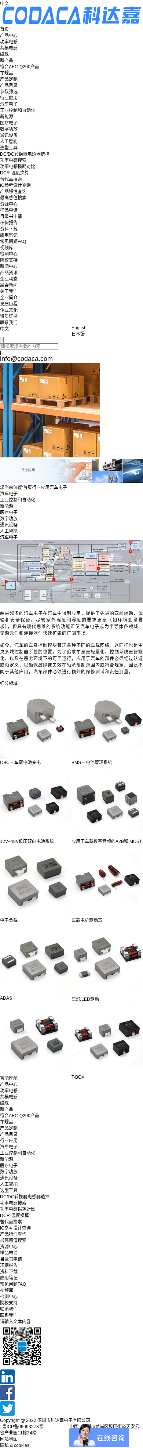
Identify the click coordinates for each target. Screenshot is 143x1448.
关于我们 (9, 291)
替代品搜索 (11, 179)
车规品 (6, 73)
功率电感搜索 (13, 160)
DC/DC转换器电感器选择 (25, 154)
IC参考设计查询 (15, 185)
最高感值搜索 (13, 197)
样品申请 (9, 210)
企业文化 (9, 310)
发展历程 (9, 304)
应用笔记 (9, 235)
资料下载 (9, 229)
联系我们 (9, 322)
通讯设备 (9, 135)
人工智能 (9, 141)
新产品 (6, 60)
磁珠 (4, 54)
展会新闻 (9, 285)
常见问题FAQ (13, 241)
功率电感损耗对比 (17, 166)
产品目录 (9, 85)
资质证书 (9, 316)
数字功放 (9, 129)
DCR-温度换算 (14, 172)
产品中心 (9, 35)
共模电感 (9, 48)
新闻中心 (9, 266)
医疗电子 (9, 123)
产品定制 (9, 79)
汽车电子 (9, 104)
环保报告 (9, 222)
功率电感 (9, 41)
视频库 (6, 247)
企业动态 (9, 279)
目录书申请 (11, 216)
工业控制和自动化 (17, 110)
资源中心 (9, 204)
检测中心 (9, 254)
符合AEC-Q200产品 (19, 66)
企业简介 (9, 297)
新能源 (6, 116)
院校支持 (9, 260)
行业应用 (9, 98)
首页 (4, 29)
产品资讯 (9, 272)
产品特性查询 (13, 191)
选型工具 (9, 148)
